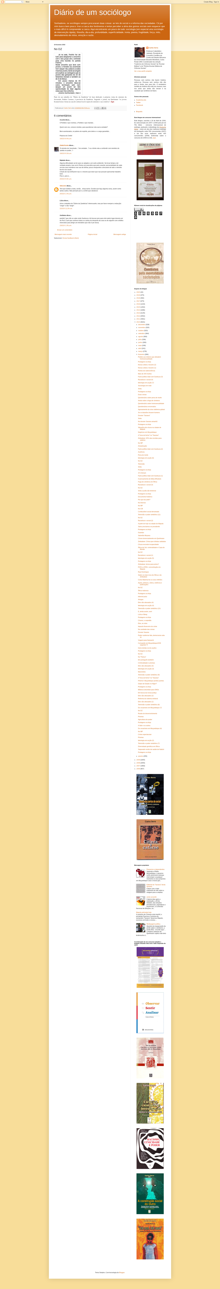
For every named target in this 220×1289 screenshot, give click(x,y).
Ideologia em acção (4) (146, 605)
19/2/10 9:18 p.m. (66, 153)
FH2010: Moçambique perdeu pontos (151, 681)
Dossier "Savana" (144, 415)
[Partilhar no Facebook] (102, 108)
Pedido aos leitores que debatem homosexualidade (149, 358)
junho (140, 342)
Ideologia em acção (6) (146, 458)
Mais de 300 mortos (145, 374)
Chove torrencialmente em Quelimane (151, 538)
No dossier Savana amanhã (147, 421)
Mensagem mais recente (63, 234)
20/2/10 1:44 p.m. (66, 194)
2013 (138, 313)
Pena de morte (143, 455)
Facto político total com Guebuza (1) (150, 476)
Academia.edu (141, 100)
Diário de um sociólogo (92, 12)
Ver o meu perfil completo (143, 71)
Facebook (139, 105)
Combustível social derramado (148, 512)
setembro (141, 333)
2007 (138, 766)
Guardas (141, 532)
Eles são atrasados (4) (146, 602)
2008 (138, 763)
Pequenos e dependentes (155, 869)
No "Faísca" (142, 657)
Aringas (140, 599)
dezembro (142, 324)
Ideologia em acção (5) (146, 558)
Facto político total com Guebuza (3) (150, 377)
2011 (138, 319)
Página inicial (92, 234)
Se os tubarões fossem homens (149, 412)
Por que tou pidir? (144, 500)
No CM (140, 509)
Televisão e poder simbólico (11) (149, 514)
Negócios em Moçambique (147, 432)
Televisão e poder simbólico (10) (149, 608)
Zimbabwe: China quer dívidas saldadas (152, 541)
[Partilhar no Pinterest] (105, 108)
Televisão (141, 464)
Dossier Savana (143, 632)
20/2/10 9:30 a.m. (66, 179)
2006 (138, 769)
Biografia (139, 111)
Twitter (138, 102)
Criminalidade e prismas (146, 663)
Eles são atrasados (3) (146, 666)
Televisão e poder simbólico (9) (149, 675)
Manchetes (142, 672)
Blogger (122, 1272)
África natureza (143, 591)
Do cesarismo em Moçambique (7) (150, 708)
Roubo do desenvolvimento (147, 713)
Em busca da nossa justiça (147, 693)
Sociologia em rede (145, 386)
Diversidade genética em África (149, 746)
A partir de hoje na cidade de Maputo (150, 524)
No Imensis (142, 503)
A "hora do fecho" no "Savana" (148, 435)
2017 (138, 301)
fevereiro (141, 354)
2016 (138, 304)
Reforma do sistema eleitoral (148, 699)
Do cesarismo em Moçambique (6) (150, 728)
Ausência (141, 452)
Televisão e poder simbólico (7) (149, 743)
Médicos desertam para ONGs (148, 690)
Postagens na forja (144, 362)
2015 (138, 307)
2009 (138, 760)
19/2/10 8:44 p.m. (66, 139)
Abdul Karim (64, 145)
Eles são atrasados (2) (146, 696)
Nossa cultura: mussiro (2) (147, 365)
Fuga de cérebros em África (147, 482)
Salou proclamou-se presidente (149, 526)
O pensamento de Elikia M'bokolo (149, 479)
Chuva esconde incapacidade (148, 544)
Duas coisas (142, 394)
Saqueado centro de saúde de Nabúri (151, 749)
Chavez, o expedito (144, 620)
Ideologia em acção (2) (146, 740)
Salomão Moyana (144, 535)
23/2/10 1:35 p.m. (66, 225)
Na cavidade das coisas (146, 629)
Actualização (142, 446)
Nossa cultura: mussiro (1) (147, 368)
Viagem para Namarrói (146, 640)
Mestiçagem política (153, 924)
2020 (138, 292)
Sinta (140, 389)
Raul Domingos (143, 572)
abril (140, 348)
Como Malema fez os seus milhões (150, 580)
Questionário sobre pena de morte (150, 398)
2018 (138, 298)
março (140, 351)
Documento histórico (145, 497)
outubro (141, 330)
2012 (138, 316)
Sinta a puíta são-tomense (147, 491)
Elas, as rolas (142, 623)
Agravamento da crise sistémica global (151, 409)
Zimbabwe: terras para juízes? (148, 564)
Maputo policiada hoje (144, 912)
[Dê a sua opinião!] (98, 108)
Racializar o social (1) (145, 555)
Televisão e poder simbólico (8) (149, 705)
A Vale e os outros (144, 725)
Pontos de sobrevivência (146, 371)
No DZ (140, 461)
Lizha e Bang (142, 614)
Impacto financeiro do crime (147, 626)
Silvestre (63, 186)
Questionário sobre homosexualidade (151, 403)
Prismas (141, 717)
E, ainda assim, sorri (145, 611)
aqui (154, 138)
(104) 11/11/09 (151, 897)
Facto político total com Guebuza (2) (150, 449)
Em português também (146, 660)
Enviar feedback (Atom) (71, 238)
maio (140, 345)
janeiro (140, 756)
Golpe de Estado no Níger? (147, 684)
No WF (140, 443)
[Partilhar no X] (100, 108)
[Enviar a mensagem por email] (95, 108)
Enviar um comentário (64, 230)
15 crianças (142, 473)
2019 (138, 295)
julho (140, 339)
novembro (142, 327)
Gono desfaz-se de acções (147, 648)
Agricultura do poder (145, 719)
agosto (140, 336)
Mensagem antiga (119, 234)
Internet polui (142, 597)
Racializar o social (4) (145, 380)
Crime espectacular (145, 734)
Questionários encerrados (147, 406)
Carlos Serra (153, 48)
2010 (138, 322)
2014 (138, 310)
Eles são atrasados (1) (146, 702)
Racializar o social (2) (145, 520)
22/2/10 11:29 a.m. (66, 208)
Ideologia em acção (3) (146, 669)
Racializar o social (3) (145, 485)
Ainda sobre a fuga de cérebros (149, 400)
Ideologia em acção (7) (146, 383)
